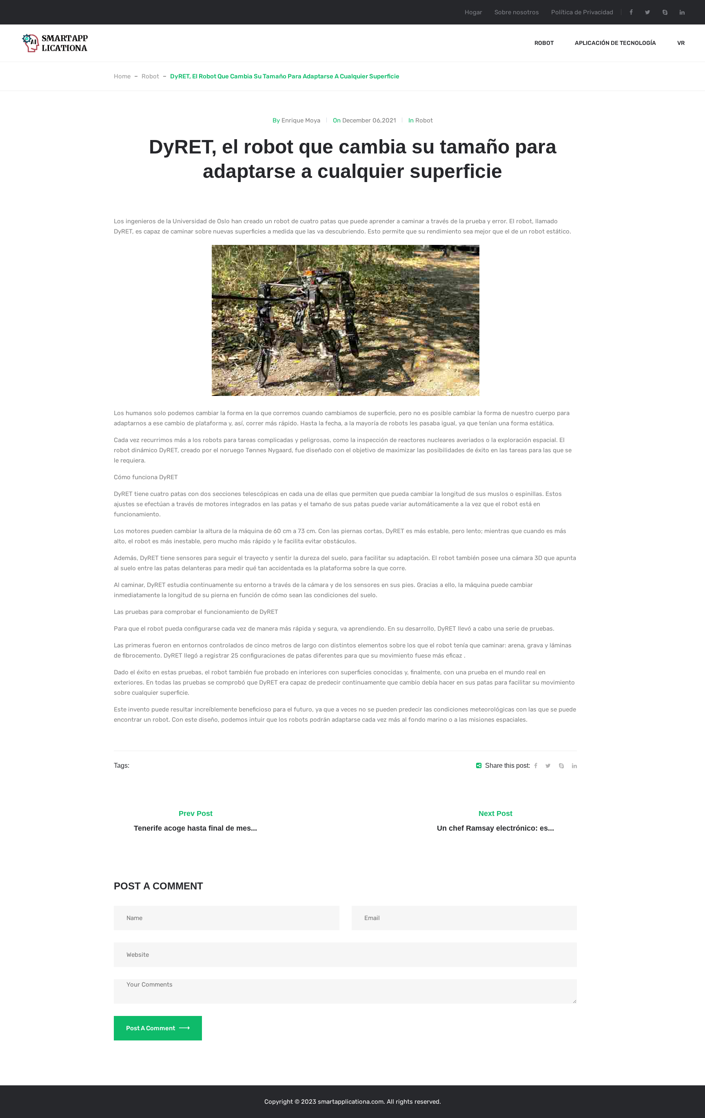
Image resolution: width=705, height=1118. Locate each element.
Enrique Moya (301, 120)
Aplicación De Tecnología (615, 43)
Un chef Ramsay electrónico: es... (495, 828)
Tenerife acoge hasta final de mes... (195, 828)
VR (681, 43)
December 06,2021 (369, 120)
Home (122, 76)
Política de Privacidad (582, 12)
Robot (544, 43)
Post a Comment (150, 1028)
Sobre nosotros (516, 12)
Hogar (473, 12)
